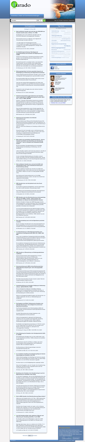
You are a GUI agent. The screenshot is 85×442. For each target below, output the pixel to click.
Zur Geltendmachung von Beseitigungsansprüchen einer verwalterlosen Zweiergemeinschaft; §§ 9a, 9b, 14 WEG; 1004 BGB (30, 233)
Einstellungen (76, 438)
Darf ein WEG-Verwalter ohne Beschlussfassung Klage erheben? (30, 396)
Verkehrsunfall (67, 49)
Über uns (56, 20)
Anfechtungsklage (56, 57)
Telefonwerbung (67, 34)
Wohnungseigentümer (58, 48)
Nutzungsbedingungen (62, 440)
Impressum (65, 20)
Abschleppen (54, 34)
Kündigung (67, 46)
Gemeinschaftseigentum (57, 51)
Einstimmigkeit (54, 54)
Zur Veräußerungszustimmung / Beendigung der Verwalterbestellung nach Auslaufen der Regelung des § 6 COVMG (29, 53)
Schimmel (64, 37)
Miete (69, 54)
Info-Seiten (69, 440)
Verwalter (54, 40)
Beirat (52, 55)
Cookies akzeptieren (67, 438)
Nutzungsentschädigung (63, 54)
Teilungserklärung (56, 35)
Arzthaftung (53, 45)
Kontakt (60, 20)
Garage (67, 57)
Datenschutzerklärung (67, 435)
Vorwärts (35, 435)
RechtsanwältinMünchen (59, 89)
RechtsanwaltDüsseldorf (58, 83)
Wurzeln (68, 31)
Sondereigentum (66, 38)
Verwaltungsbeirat (61, 53)
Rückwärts (25, 435)
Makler (69, 37)
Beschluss (54, 49)
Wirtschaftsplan (55, 32)
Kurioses (63, 31)
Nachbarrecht (67, 32)
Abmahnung (54, 53)
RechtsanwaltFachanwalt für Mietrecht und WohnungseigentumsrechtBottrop (60, 78)
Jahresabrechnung (65, 40)
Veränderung (55, 31)
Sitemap (73, 440)
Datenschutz (71, 20)
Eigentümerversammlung (58, 44)
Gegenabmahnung (66, 55)
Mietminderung (54, 42)
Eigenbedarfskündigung (56, 37)
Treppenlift (68, 51)
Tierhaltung (68, 53)
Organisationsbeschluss (56, 38)
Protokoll (63, 57)
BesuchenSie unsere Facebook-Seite (56, 67)
